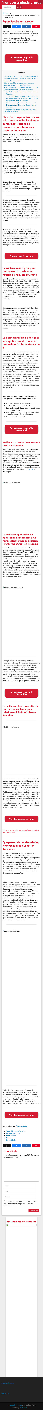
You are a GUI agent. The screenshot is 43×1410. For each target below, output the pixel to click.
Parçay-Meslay (11, 1140)
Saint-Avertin (11, 1135)
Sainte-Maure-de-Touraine (15, 1131)
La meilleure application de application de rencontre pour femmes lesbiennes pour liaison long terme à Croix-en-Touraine (22, 98)
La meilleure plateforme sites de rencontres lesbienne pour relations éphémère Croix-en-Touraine (22, 105)
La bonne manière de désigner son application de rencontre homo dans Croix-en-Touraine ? (21, 88)
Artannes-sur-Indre (13, 1133)
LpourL (30, 469)
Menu (40, 2)
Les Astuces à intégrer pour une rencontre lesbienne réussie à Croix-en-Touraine (19, 84)
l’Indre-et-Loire (21, 1126)
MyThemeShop (25, 1407)
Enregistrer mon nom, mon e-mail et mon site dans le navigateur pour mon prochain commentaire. (20, 1203)
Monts (8, 1138)
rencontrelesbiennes (14, 1405)
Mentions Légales (7, 1383)
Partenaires (5, 1393)
